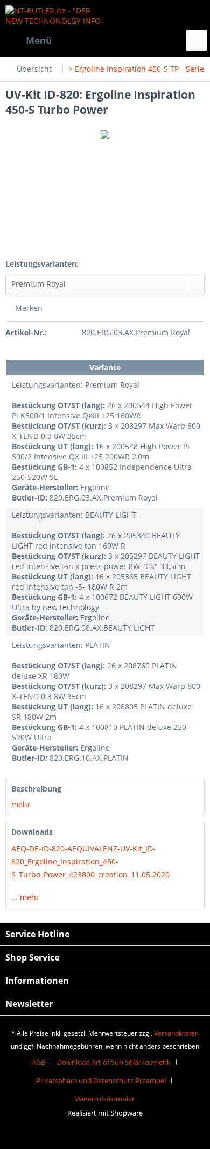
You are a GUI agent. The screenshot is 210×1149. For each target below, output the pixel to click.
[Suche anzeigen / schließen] (196, 40)
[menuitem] (28, 40)
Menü (39, 40)
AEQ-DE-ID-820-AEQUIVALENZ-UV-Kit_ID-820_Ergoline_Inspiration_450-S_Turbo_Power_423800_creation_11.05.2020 (90, 861)
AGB (38, 1062)
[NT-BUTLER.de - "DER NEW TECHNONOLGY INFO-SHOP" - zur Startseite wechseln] (55, 14)
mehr (21, 804)
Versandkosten (176, 1033)
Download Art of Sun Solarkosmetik (114, 1062)
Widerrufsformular (105, 1099)
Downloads (32, 832)
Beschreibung (36, 788)
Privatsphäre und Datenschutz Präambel (101, 1080)
